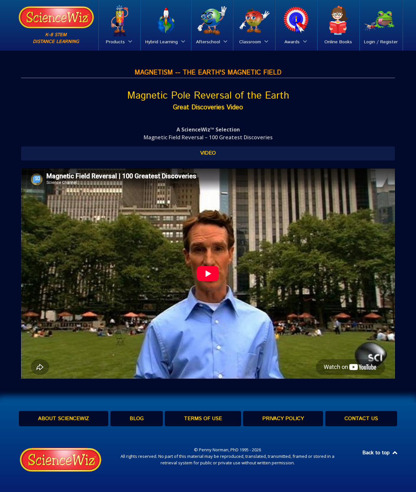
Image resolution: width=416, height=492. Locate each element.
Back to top (376, 453)
